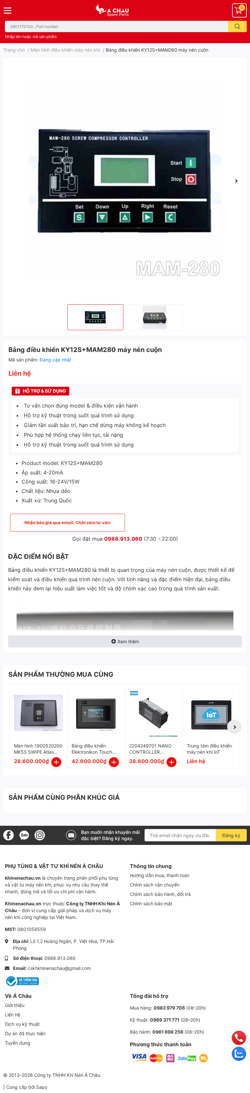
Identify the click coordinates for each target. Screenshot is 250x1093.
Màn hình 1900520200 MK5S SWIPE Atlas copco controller (38, 752)
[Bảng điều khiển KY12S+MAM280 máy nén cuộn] (125, 181)
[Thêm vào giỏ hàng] (56, 762)
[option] (125, 181)
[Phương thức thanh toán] (170, 1058)
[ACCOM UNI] (125, 10)
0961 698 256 (167, 1032)
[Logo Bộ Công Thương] (22, 981)
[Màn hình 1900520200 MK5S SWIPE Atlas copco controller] (38, 713)
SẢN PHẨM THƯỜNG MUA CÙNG (60, 674)
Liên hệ (12, 1014)
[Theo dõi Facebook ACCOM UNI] (8, 835)
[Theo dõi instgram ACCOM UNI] (40, 835)
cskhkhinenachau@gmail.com (59, 968)
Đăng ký (231, 835)
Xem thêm (128, 641)
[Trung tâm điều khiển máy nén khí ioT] (211, 713)
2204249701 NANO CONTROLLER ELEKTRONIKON (150, 752)
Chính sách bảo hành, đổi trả (160, 894)
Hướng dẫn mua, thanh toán (159, 875)
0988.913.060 (123, 538)
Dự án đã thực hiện (25, 1033)
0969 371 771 (164, 1020)
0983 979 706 (169, 1008)
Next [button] (236, 181)
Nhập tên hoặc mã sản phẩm (31, 36)
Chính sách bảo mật (151, 903)
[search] (237, 26)
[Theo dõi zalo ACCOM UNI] (24, 835)
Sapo (41, 1087)
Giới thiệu (14, 1005)
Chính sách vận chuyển (154, 884)
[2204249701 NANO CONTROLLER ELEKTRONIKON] (153, 713)
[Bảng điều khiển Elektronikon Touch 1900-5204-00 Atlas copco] (96, 713)
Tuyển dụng (17, 1043)
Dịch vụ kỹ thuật (22, 1024)
